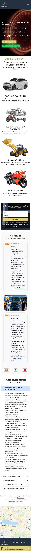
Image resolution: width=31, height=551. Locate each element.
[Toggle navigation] (28, 4)
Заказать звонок (9, 42)
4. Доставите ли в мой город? (13, 484)
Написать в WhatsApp (11, 46)
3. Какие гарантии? (9, 480)
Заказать (16, 219)
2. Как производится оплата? (12, 476)
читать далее (21, 289)
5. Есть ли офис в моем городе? (13, 488)
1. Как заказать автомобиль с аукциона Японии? (12, 388)
